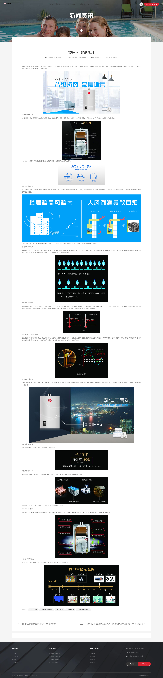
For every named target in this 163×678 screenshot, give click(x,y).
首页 (51, 4)
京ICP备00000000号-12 (144, 675)
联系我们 (98, 4)
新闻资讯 (74, 4)
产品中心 (66, 4)
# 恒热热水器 (59, 609)
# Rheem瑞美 (33, 609)
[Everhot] (8, 4)
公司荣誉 (15, 662)
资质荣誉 (82, 4)
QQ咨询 (144, 664)
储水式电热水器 (54, 662)
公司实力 (15, 656)
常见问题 (92, 656)
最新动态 (92, 662)
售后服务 (90, 4)
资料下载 (92, 659)
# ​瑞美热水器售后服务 (46, 609)
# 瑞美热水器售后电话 (83, 609)
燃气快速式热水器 (54, 656)
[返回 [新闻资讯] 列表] (81, 624)
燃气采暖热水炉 (54, 659)
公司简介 (15, 653)
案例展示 (15, 659)
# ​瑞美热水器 (70, 609)
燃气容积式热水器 (54, 653)
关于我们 (58, 4)
